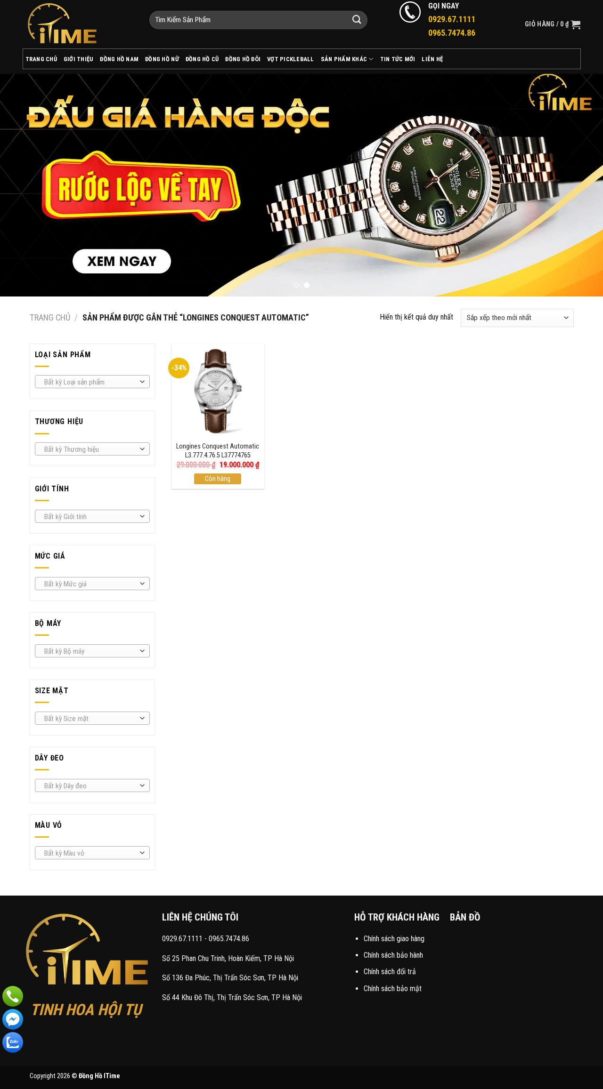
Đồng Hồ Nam (119, 59)
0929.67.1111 (182, 938)
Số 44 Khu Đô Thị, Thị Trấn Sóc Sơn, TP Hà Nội (232, 997)
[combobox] (92, 381)
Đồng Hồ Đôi (243, 59)
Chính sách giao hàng (394, 938)
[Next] (578, 184)
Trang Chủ (41, 59)
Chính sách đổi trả (390, 971)
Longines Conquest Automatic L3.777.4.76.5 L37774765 (217, 450)
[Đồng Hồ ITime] (79, 24)
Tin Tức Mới (398, 59)
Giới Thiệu (79, 59)
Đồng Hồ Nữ (162, 59)
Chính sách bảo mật (393, 988)
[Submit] (357, 20)
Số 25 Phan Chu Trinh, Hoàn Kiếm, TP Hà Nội (228, 958)
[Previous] (24, 184)
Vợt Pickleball (290, 59)
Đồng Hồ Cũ (202, 59)
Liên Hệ (432, 59)
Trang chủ (50, 317)
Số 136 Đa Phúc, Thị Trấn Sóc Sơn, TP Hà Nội (230, 977)
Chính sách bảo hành (393, 955)
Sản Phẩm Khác (344, 59)
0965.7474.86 (229, 938)
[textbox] (90, 382)
